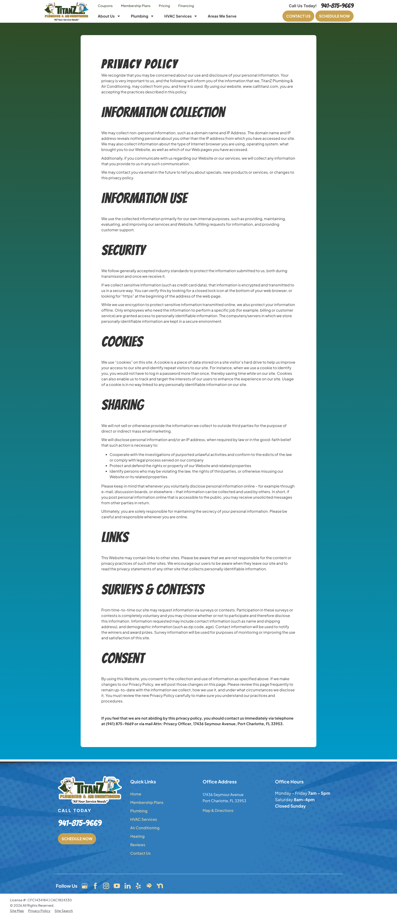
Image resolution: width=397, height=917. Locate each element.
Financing (186, 6)
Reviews (137, 844)
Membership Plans (136, 6)
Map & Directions (218, 810)
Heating (137, 836)
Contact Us (140, 853)
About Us (106, 16)
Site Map (17, 911)
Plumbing (139, 16)
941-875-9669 (337, 6)
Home (135, 793)
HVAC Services (178, 16)
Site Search (64, 911)
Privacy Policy (39, 911)
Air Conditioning (145, 827)
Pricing (164, 6)
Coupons (105, 6)
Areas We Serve (222, 16)
